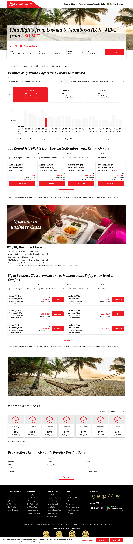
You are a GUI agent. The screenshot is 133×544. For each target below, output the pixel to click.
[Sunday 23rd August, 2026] (22, 126)
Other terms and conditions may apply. (108, 197)
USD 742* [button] (30, 36)
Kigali (88, 461)
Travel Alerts (70, 504)
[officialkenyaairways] (104, 496)
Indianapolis (90, 468)
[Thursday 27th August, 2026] (35, 121)
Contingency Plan (52, 513)
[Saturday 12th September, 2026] (90, 121)
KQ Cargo (10, 501)
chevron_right (123, 94)
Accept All (116, 540)
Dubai (88, 465)
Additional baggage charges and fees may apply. (83, 197)
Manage (74, 4)
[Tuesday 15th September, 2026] (100, 123)
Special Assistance (32, 510)
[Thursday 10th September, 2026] (83, 122)
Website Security (52, 501)
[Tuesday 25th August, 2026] (29, 120)
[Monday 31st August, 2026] (49, 121)
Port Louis (50, 461)
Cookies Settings (87, 540)
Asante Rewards (93, 4)
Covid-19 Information (73, 510)
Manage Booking (32, 495)
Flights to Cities (38, 524)
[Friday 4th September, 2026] (63, 121)
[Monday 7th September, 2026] (73, 123)
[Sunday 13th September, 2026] (93, 121)
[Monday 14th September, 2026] (96, 123)
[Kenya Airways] (92, 496)
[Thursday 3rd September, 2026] (59, 121)
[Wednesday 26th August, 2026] (32, 120)
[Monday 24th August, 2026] (25, 119)
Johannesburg (91, 471)
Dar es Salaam (52, 458)
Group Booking (31, 498)
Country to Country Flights (51, 524)
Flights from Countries (92, 524)
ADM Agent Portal (32, 507)
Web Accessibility (52, 516)
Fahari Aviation (11, 507)
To (39, 51)
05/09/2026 (91, 53)
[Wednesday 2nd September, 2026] (56, 122)
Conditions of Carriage (54, 498)
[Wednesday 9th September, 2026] (79, 123)
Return (89, 51)
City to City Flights (66, 524)
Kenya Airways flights (24, 66)
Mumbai (11, 461)
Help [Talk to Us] (71, 498)
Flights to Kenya (42, 66)
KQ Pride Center (12, 504)
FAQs (68, 501)
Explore (67, 4)
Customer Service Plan (54, 510)
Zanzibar (11, 465)
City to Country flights (106, 524)
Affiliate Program (32, 501)
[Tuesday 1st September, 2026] (52, 122)
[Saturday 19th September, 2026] (113, 121)
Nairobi (10, 458)
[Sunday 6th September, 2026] (69, 122)
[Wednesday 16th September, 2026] (103, 123)
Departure (70, 51)
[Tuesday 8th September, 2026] (76, 123)
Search (114, 52)
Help (103, 4)
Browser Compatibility (53, 504)
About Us (82, 4)
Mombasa (50, 468)
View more (66, 477)
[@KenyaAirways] (98, 496)
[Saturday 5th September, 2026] (66, 121)
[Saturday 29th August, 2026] (42, 118)
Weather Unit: (103, 411)
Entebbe (11, 468)
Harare (49, 471)
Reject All (102, 540)
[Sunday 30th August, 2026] (46, 122)
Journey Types (101, 153)
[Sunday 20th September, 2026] (117, 123)
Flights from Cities (79, 524)
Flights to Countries (26, 524)
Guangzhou (51, 465)
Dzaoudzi (11, 471)
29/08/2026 (71, 53)
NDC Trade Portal (32, 504)
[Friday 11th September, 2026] (86, 122)
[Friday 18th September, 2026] (110, 124)
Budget (69, 153)
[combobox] (22, 53)
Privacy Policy (51, 495)
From (11, 51)
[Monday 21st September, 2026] (120, 123)
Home (10, 66)
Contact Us (69, 495)
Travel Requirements (72, 507)
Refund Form (70, 513)
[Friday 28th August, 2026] (39, 122)
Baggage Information (33, 513)
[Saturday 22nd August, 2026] (19, 126)
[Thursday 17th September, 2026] (106, 123)
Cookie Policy (51, 507)
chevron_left (9, 94)
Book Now (22, 184)
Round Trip (14, 46)
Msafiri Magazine (12, 510)
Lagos (88, 458)
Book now (57, 299)
